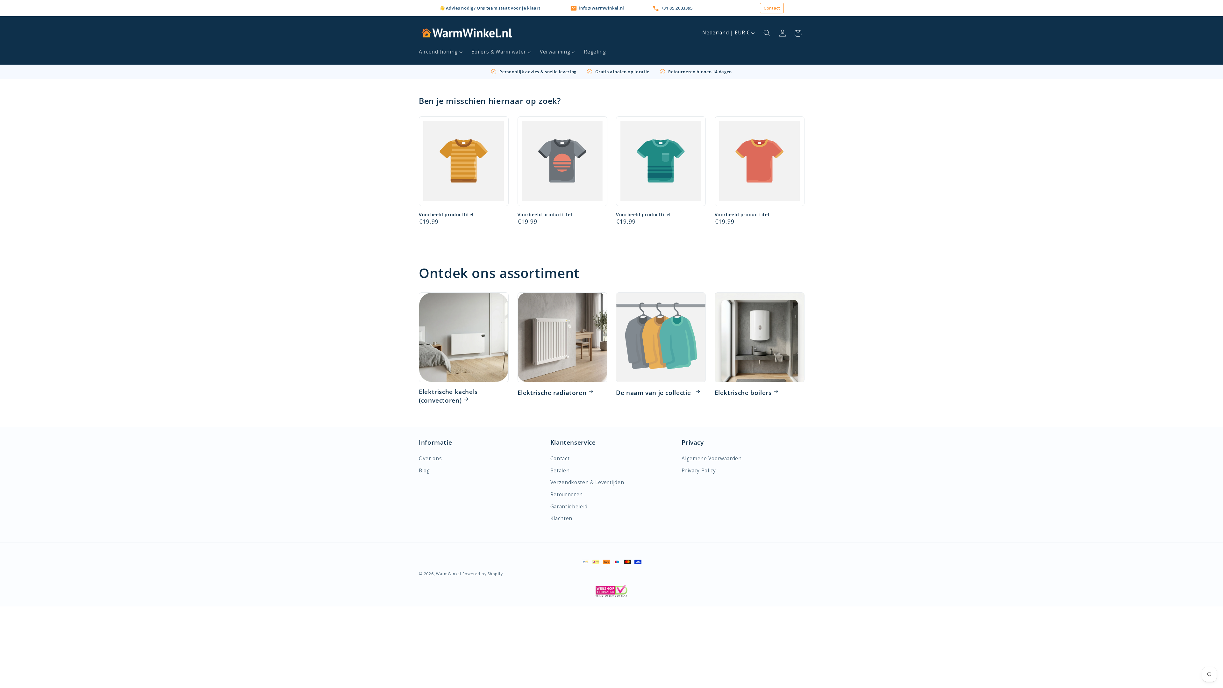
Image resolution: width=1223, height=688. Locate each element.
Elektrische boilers (743, 393)
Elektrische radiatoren (552, 393)
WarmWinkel (448, 574)
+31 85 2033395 (677, 8)
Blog (424, 470)
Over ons (430, 458)
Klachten (561, 518)
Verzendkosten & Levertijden (587, 482)
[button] (441, 52)
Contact (772, 8)
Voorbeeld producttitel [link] (446, 215)
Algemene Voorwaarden (711, 458)
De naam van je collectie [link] (654, 393)
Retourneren (566, 494)
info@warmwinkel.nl (601, 8)
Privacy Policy (699, 470)
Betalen (560, 470)
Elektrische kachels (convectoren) (448, 396)
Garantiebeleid (569, 506)
